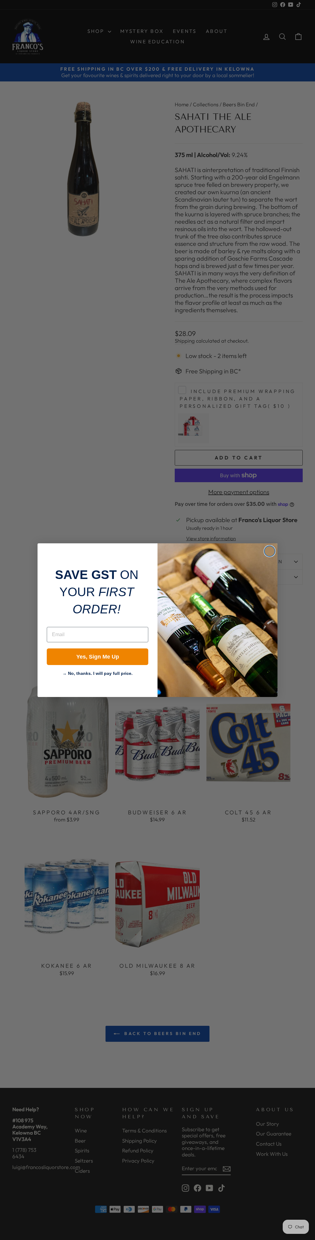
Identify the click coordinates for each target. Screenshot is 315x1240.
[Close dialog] (269, 551)
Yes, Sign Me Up (97, 657)
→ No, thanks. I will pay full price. (97, 672)
